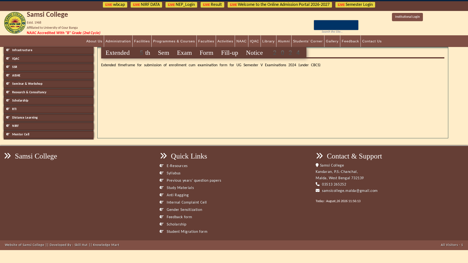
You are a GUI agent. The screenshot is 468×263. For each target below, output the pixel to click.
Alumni (284, 41)
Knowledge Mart (106, 245)
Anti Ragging (177, 195)
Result (216, 4)
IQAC (254, 41)
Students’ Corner (308, 41)
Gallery (332, 41)
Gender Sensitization (184, 210)
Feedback (350, 41)
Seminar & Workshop (27, 83)
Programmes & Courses (174, 41)
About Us (94, 41)
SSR (14, 67)
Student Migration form (186, 232)
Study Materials (180, 188)
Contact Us (372, 41)
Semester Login (359, 4)
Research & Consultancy (29, 92)
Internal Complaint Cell (186, 203)
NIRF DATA (150, 4)
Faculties (206, 41)
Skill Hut (81, 245)
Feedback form (179, 217)
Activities (225, 41)
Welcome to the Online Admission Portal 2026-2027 (283, 4)
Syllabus (173, 173)
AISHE (15, 75)
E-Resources (177, 166)
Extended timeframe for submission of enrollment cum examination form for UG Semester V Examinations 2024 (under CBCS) (211, 65)
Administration (118, 41)
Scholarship (20, 100)
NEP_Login (185, 4)
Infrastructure (22, 50)
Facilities (142, 41)
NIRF (15, 126)
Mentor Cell (20, 134)
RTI (14, 109)
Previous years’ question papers (193, 181)
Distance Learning (24, 117)
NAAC (241, 41)
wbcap (118, 4)
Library (268, 41)
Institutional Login (407, 17)
